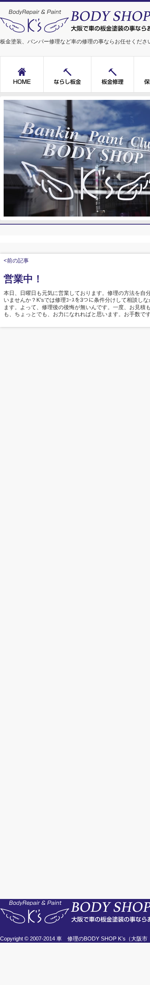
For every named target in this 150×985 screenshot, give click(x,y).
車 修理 (67, 939)
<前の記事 (16, 261)
